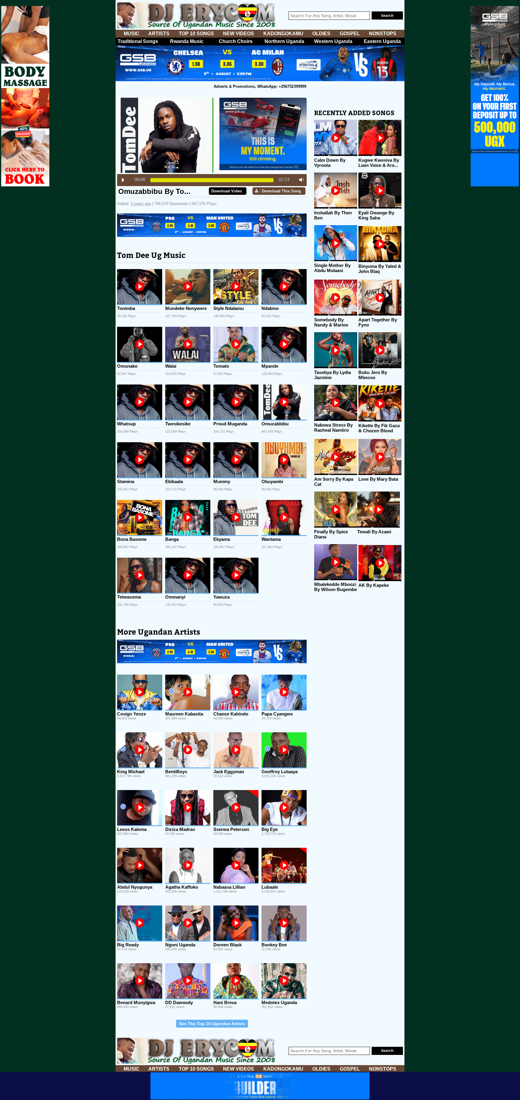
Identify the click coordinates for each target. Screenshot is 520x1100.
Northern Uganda (284, 41)
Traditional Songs (138, 41)
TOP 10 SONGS (196, 33)
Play (123, 180)
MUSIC (131, 33)
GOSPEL (350, 33)
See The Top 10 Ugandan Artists (212, 1023)
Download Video (226, 191)
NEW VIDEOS (238, 33)
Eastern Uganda (382, 41)
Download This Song (281, 191)
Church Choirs (235, 41)
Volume (300, 180)
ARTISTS (158, 33)
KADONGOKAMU (283, 33)
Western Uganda (333, 41)
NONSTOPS (382, 33)
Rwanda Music (186, 41)
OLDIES (321, 33)
